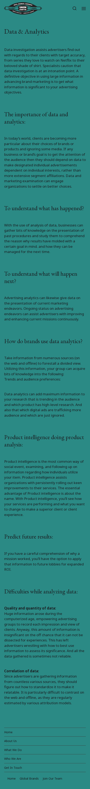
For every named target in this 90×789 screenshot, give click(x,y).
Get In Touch (13, 768)
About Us (10, 741)
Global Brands (29, 778)
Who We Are (12, 759)
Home (8, 732)
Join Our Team (52, 778)
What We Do (13, 750)
